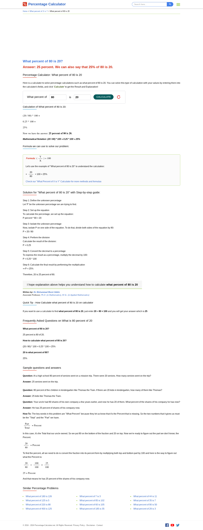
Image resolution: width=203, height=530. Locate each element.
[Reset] (118, 97)
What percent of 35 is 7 (144, 500)
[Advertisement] (101, 36)
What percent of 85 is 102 (92, 500)
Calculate (103, 97)
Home (25, 11)
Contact (100, 525)
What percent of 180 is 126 (39, 496)
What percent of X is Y (39, 11)
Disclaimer (90, 525)
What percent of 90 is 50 (145, 504)
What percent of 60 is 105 (92, 504)
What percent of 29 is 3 (144, 509)
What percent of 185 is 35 (92, 509)
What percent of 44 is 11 (145, 496)
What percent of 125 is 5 (37, 500)
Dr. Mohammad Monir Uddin (47, 292)
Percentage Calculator (47, 4)
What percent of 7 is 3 (90, 496)
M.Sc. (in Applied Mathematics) (75, 295)
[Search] (170, 4)
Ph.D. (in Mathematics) (51, 295)
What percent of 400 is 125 (39, 509)
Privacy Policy (79, 525)
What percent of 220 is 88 (38, 504)
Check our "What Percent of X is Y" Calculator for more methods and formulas (63, 181)
